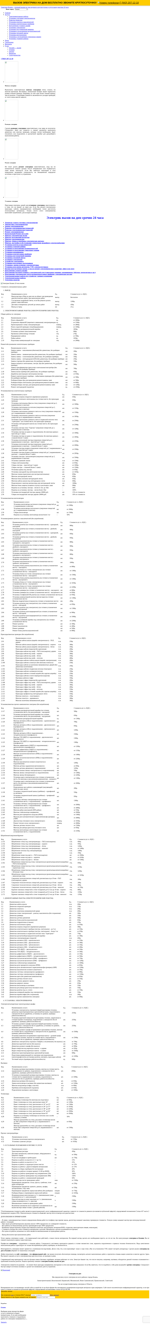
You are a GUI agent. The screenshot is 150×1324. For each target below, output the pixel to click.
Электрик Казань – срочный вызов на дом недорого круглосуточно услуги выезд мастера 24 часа (35, 7)
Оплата (11, 51)
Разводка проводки (15, 20)
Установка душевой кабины (18, 38)
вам (12, 1295)
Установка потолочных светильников (19, 263)
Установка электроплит (17, 27)
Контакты (8, 44)
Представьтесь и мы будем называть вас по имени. (18, 1297)
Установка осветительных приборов (21, 24)
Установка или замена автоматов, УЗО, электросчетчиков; (26, 267)
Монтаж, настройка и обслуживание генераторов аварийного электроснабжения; (35, 243)
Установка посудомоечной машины (21, 29)
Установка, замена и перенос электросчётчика (22, 265)
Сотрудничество (14, 55)
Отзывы (12, 50)
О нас (7, 46)
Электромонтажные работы (18, 16)
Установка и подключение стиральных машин (25, 37)
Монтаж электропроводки (14, 239)
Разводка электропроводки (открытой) (19, 228)
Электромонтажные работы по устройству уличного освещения (28, 276)
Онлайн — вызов (15, 48)
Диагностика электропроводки (16, 224)
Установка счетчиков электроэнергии (22, 18)
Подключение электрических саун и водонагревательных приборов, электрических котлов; (38, 274)
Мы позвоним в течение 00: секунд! (16, 1295)
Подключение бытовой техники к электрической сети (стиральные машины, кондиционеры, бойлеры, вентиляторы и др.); (50, 272)
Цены (7, 40)
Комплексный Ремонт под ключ (16, 234)
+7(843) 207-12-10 (7, 59)
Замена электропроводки (14, 226)
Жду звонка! (54, 1295)
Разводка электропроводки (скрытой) (19, 230)
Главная (7, 13)
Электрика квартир (12, 280)
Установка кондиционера (18, 35)
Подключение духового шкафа (19, 26)
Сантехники (9, 42)
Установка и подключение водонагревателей (24, 31)
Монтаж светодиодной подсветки (17, 237)
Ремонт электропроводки (14, 232)
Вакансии (12, 53)
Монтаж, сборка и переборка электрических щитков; (24, 241)
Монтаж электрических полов (16, 235)
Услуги (7, 14)
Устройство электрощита (14, 261)
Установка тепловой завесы (18, 33)
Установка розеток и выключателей (21, 22)
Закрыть (4, 1322)
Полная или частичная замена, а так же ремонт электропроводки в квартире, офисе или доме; (39, 269)
